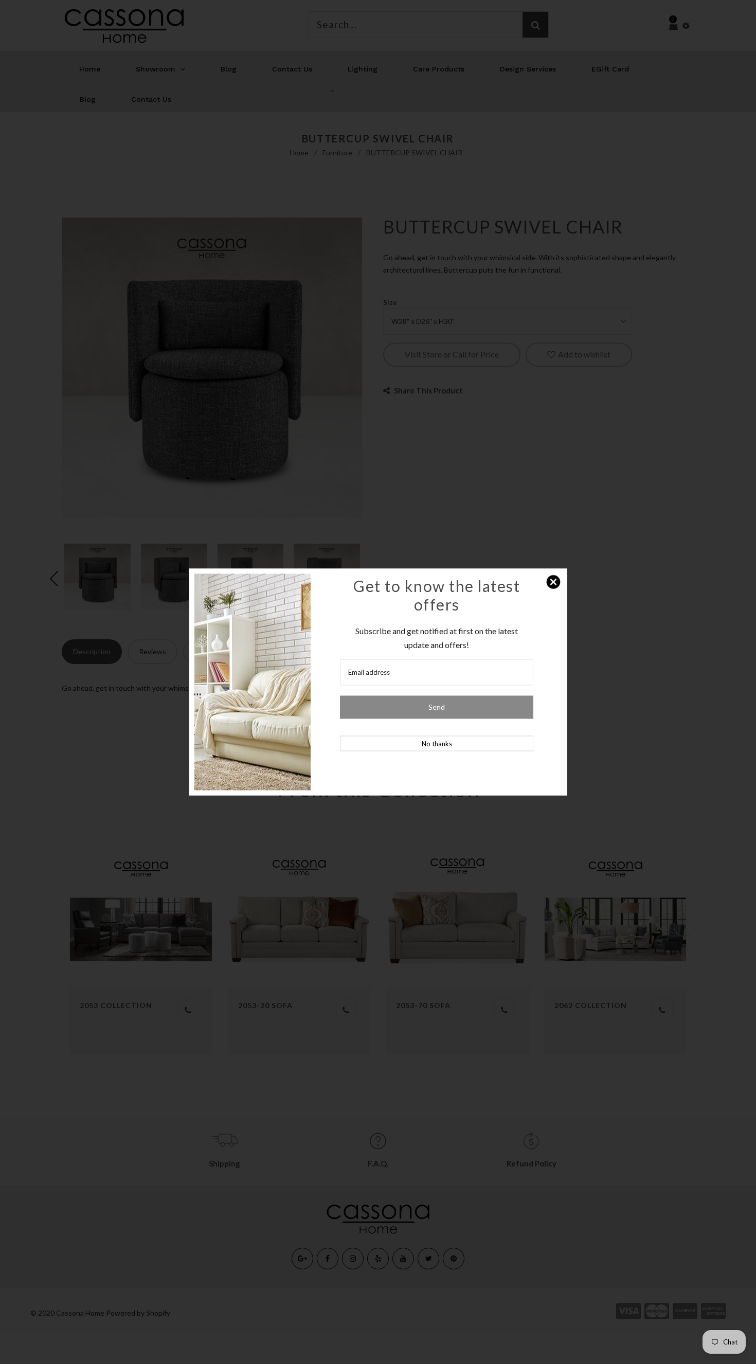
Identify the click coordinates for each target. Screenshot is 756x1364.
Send (436, 707)
